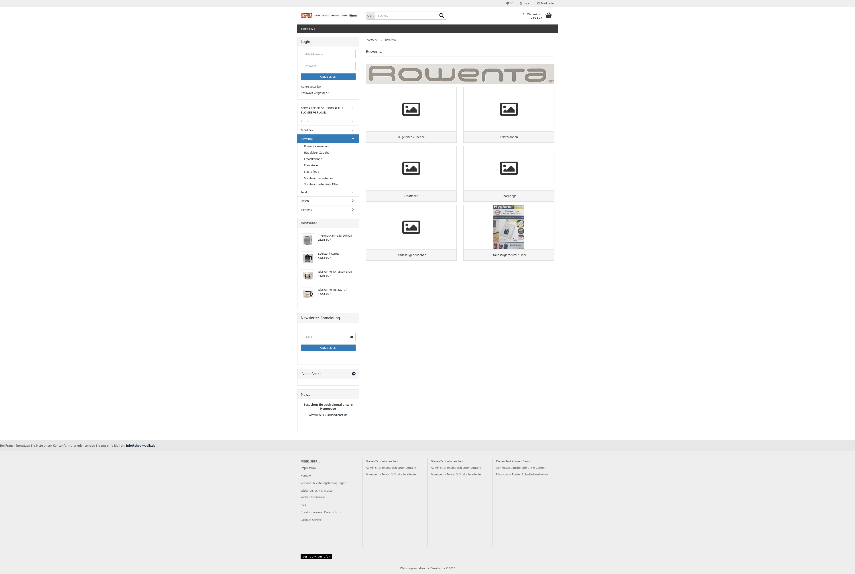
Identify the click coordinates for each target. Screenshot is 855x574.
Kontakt (306, 475)
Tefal (304, 192)
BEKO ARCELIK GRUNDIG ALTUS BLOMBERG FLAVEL (322, 110)
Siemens (306, 210)
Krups (305, 121)
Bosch (305, 201)
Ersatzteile (311, 165)
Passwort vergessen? (315, 93)
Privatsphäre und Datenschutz (321, 512)
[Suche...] (442, 16)
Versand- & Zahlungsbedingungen (323, 483)
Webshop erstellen (412, 568)
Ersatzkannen (313, 159)
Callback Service (311, 520)
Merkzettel (547, 3)
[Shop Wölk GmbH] (330, 15)
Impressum (308, 468)
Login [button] (526, 3)
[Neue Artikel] (354, 373)
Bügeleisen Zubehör (317, 152)
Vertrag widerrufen (316, 556)
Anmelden (328, 77)
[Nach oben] (842, 567)
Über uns (308, 29)
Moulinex (307, 130)
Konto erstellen (311, 87)
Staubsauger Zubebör (318, 178)
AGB (303, 505)
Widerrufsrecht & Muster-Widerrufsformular (317, 494)
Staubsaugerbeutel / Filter (321, 184)
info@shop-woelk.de (140, 446)
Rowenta (307, 139)
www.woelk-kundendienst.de (328, 415)
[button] (510, 3)
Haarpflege (311, 172)
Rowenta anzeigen (316, 146)
